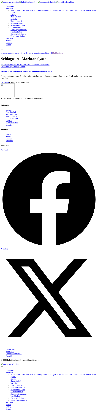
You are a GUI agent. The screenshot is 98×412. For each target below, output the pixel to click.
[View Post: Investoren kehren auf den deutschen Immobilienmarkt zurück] (49, 65)
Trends (22, 67)
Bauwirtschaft (6, 67)
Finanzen (15, 67)
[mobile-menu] (2, 49)
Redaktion (5, 82)
